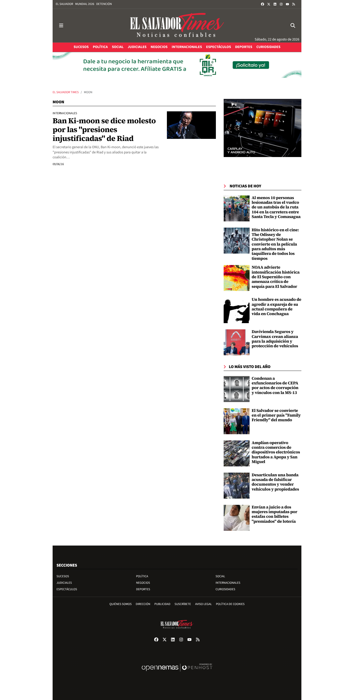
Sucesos (62, 576)
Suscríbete (183, 604)
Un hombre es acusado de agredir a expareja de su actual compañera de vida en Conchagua (276, 307)
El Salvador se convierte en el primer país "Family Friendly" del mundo (276, 415)
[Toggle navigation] (61, 25)
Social (220, 576)
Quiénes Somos (120, 604)
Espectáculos (66, 589)
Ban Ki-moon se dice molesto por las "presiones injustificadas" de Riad (104, 129)
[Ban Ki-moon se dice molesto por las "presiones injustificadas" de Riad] (191, 125)
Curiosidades (225, 589)
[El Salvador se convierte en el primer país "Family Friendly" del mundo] (237, 421)
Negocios (143, 583)
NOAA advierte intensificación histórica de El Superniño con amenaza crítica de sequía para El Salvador (276, 276)
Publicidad (162, 604)
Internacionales (228, 583)
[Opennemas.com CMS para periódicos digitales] (177, 673)
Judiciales (64, 583)
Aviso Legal (203, 604)
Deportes (143, 589)
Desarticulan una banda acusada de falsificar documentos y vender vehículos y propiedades (275, 482)
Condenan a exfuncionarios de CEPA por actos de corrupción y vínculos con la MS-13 (275, 386)
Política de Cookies (230, 604)
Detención (104, 4)
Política (142, 576)
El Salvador (64, 4)
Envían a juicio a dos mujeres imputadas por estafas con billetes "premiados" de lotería (274, 514)
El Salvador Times (66, 92)
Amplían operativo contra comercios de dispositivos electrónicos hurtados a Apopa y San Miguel (276, 452)
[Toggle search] (293, 25)
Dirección (143, 604)
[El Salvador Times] (177, 25)
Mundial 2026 (84, 4)
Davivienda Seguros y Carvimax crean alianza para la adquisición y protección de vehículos (275, 339)
